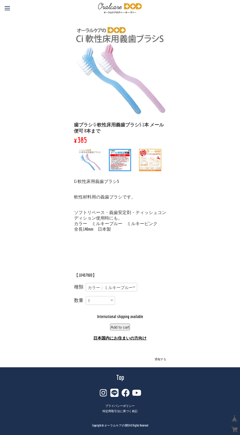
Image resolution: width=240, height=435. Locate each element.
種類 (78, 286)
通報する (160, 359)
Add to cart (120, 327)
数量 (78, 300)
